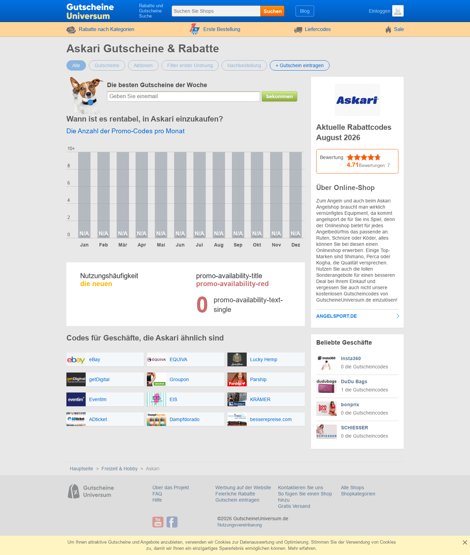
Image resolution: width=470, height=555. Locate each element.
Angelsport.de (336, 316)
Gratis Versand (294, 506)
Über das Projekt (170, 487)
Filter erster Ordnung (190, 65)
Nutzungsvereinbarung (239, 524)
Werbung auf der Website (243, 487)
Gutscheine (107, 65)
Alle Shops (352, 487)
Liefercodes (318, 29)
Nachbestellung (244, 65)
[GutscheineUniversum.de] (91, 10)
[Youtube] (158, 521)
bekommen (279, 96)
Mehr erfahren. (302, 548)
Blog (305, 11)
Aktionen (143, 65)
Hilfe (157, 500)
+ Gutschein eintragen (300, 65)
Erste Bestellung (221, 29)
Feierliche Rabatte (235, 493)
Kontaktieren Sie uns (300, 487)
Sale (399, 29)
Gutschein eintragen (237, 500)
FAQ (157, 493)
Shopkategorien (358, 493)
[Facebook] (173, 521)
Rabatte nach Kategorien (106, 29)
